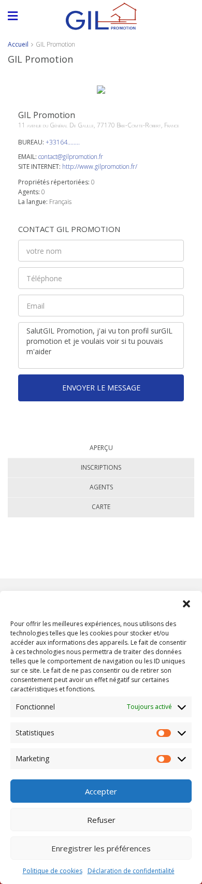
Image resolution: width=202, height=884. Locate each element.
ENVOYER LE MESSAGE (101, 388)
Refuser (101, 820)
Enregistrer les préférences (101, 848)
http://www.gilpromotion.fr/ (99, 166)
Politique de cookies (52, 870)
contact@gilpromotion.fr (70, 156)
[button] (186, 604)
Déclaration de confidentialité (131, 870)
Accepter (101, 791)
